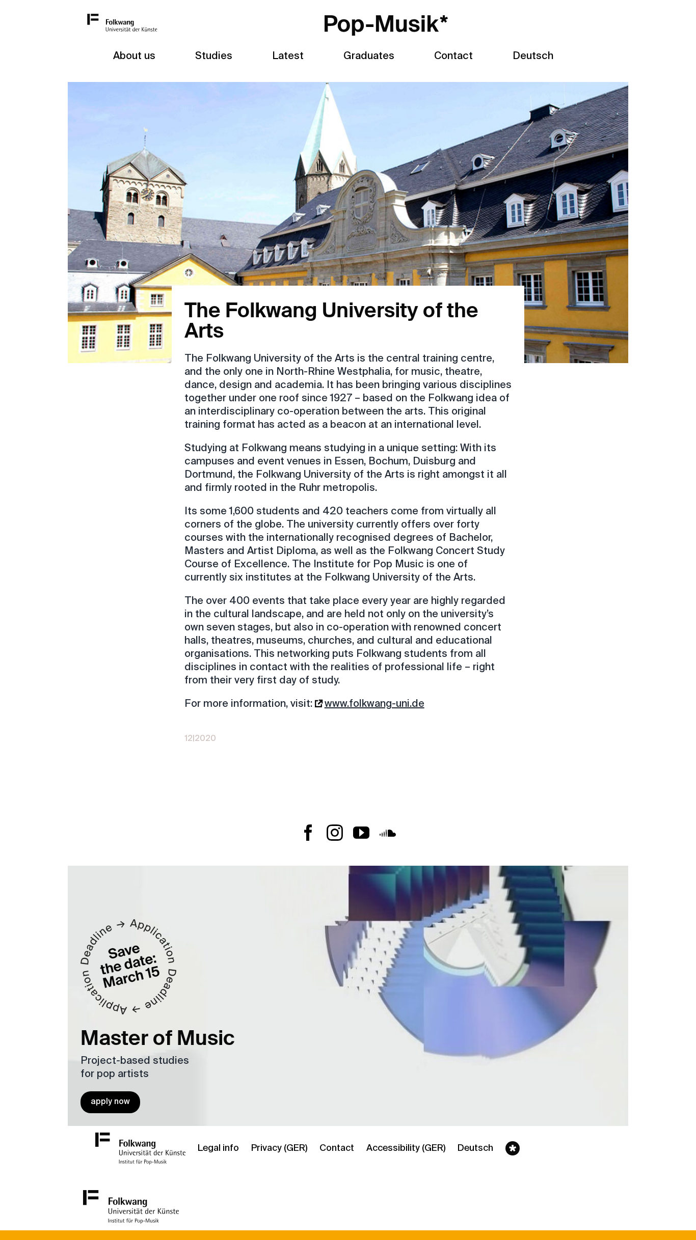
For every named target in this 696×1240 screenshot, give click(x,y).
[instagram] (335, 832)
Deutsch (533, 56)
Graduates (368, 56)
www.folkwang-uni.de (374, 704)
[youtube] (361, 832)
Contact (336, 1148)
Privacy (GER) (279, 1148)
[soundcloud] (388, 832)
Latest (288, 56)
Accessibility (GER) (405, 1148)
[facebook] (308, 832)
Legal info (218, 1148)
